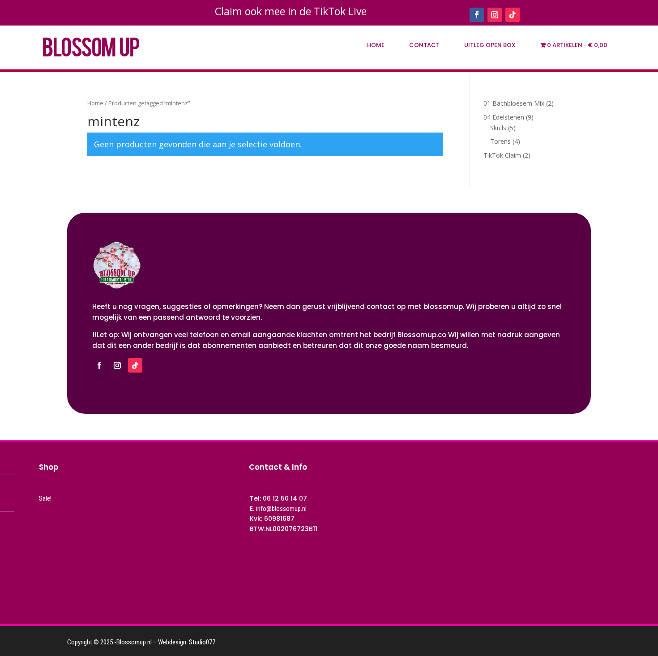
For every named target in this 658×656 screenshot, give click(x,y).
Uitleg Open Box (490, 45)
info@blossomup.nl (281, 509)
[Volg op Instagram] (494, 15)
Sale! (45, 498)
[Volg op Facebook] (477, 15)
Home (376, 45)
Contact (424, 45)
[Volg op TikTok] (512, 15)
